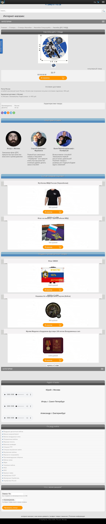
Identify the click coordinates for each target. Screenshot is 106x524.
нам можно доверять (42, 516)
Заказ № (6, 494)
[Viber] (2, 113)
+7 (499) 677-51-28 (53, 5)
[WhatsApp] (14, 113)
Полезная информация (77, 516)
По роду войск (53, 426)
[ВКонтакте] (5, 113)
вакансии (64, 516)
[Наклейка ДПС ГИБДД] (53, 49)
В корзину (48, 212)
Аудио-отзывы (53, 382)
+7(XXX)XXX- (8, 500)
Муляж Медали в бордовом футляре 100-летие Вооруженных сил (53, 331)
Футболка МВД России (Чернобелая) (53, 183)
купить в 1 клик (53, 365)
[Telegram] (11, 113)
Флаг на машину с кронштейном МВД (53, 218)
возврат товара (55, 516)
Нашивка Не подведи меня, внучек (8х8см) (53, 296)
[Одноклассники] (8, 113)
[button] (103, 11)
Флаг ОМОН (53, 261)
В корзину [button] (45, 78)
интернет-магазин (27, 516)
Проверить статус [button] (11, 508)
